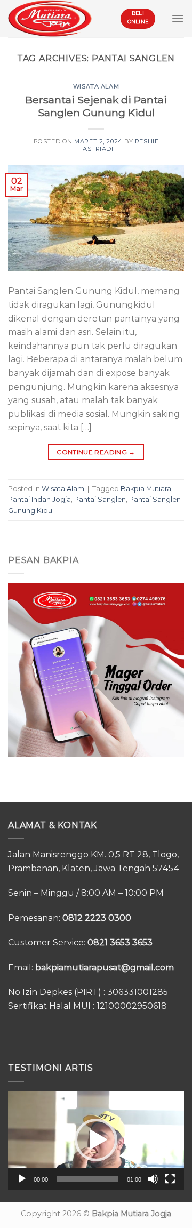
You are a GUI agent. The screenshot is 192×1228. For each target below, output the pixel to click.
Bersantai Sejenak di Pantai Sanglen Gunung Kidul (96, 106)
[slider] (87, 1179)
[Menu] (177, 18)
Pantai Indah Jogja (39, 499)
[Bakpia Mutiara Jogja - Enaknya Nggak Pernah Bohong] (50, 18)
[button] (96, 1140)
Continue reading (96, 452)
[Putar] (22, 1179)
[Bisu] (153, 1179)
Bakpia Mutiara (146, 489)
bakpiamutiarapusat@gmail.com (104, 967)
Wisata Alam (96, 86)
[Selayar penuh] (170, 1179)
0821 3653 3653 (120, 942)
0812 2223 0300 (96, 918)
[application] (96, 1140)
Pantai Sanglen (100, 499)
